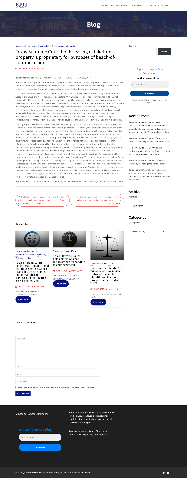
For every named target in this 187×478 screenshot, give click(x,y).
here (33, 85)
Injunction (41, 254)
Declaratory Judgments (35, 46)
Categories (134, 222)
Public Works (51, 46)
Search (132, 45)
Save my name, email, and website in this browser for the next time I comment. (57, 387)
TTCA (73, 251)
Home (104, 5)
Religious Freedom (23, 258)
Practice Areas (119, 5)
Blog (149, 5)
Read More (23, 299)
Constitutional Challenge (26, 251)
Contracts (19, 46)
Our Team (136, 5)
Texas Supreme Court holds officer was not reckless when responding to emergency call (69, 260)
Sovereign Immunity (66, 46)
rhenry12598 (39, 68)
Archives (133, 196)
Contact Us (161, 5)
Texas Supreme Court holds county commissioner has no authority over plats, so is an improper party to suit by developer (98, 200)
